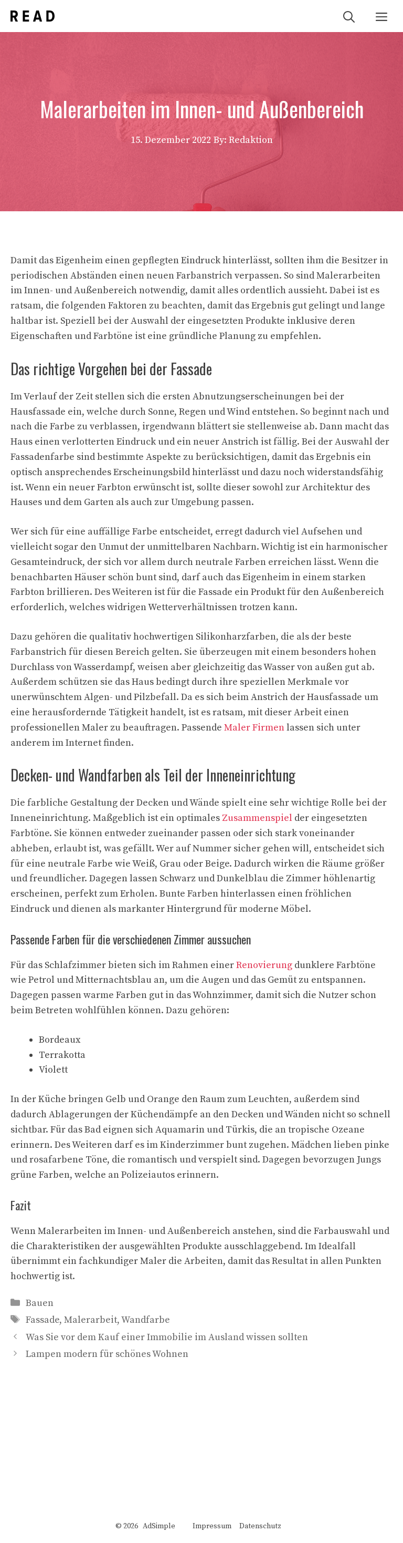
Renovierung (264, 965)
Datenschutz (260, 1526)
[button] (349, 16)
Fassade (42, 1320)
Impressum (212, 1526)
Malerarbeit (90, 1320)
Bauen (40, 1303)
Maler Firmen (254, 728)
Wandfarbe (145, 1320)
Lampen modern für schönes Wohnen (107, 1354)
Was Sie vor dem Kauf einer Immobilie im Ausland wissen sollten (167, 1337)
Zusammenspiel (257, 818)
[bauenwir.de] (32, 16)
